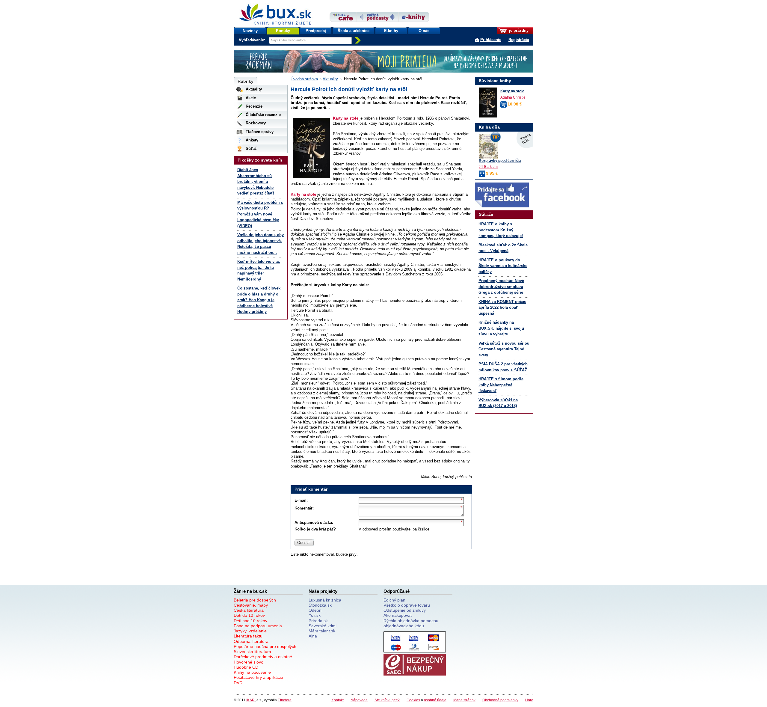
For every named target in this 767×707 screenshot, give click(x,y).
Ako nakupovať (398, 615)
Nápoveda (359, 700)
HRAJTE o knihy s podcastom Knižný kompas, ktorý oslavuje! (500, 230)
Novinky (250, 30)
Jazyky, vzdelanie (250, 630)
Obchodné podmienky (500, 700)
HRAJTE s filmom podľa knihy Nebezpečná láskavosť (500, 385)
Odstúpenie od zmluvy (405, 610)
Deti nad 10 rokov (250, 620)
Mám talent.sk (322, 630)
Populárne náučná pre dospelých (265, 646)
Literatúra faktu (248, 636)
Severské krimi (322, 625)
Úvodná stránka (304, 79)
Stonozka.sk (320, 605)
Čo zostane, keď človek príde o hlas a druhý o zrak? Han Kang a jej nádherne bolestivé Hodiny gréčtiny (258, 300)
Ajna (313, 636)
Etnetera (285, 700)
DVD (238, 682)
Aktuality (330, 79)
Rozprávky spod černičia (500, 160)
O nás (424, 30)
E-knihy (391, 30)
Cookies (413, 700)
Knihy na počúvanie (252, 672)
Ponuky (283, 30)
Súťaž (251, 148)
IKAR (250, 700)
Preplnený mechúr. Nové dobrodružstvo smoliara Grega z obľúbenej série (501, 286)
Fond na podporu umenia (258, 625)
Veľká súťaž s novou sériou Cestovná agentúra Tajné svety (503, 349)
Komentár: (304, 508)
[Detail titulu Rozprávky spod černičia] (504, 146)
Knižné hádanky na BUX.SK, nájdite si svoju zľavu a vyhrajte (501, 328)
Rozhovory (256, 123)
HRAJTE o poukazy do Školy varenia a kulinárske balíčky (502, 266)
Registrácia (518, 39)
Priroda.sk (318, 620)
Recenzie (254, 106)
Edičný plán (394, 600)
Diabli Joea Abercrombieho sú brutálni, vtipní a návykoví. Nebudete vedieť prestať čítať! (255, 181)
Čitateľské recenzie (263, 114)
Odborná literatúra (251, 641)
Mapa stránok (464, 700)
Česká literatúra (249, 610)
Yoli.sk (315, 615)
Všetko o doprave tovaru (407, 605)
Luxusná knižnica (325, 600)
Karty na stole (345, 118)
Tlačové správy (260, 131)
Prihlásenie (490, 39)
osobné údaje (435, 700)
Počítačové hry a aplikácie (258, 677)
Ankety (252, 140)
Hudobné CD (246, 667)
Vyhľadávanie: (252, 40)
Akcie (251, 98)
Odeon (315, 610)
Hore (529, 700)
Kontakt (337, 700)
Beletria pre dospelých (255, 600)
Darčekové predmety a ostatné (263, 656)
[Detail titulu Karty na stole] (488, 102)
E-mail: (301, 500)
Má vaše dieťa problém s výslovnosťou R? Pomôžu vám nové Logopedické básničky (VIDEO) (260, 214)
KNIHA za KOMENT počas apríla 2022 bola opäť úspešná (502, 307)
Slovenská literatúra (252, 651)
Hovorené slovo (248, 662)
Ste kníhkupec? (387, 700)
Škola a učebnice (353, 30)
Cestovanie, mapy (251, 605)
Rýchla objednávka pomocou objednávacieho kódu (411, 623)
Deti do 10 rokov (249, 615)
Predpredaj (316, 30)
